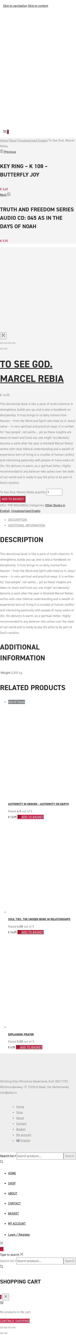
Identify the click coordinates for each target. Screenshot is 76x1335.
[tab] (42, 520)
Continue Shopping (15, 1321)
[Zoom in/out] (13, 343)
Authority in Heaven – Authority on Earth (38, 804)
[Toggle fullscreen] (9, 343)
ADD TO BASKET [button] (32, 932)
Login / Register (19, 1234)
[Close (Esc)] (1, 343)
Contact (21, 1123)
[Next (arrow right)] (5, 348)
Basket (21, 1129)
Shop (13, 140)
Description (17, 520)
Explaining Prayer (21, 1034)
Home (4, 140)
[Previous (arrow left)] (1, 348)
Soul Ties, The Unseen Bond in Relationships (39, 919)
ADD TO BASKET (13, 499)
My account (23, 1135)
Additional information (26, 525)
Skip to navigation (15, 6)
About (20, 1118)
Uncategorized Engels (32, 140)
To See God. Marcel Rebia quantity (23, 492)
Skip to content (38, 6)
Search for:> (8, 1156)
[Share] (5, 343)
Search (69, 1156)
